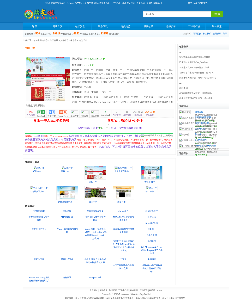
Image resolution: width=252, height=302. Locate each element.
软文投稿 (207, 33)
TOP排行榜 (194, 26)
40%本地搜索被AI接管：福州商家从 (195, 93)
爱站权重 (74, 116)
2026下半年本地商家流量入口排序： (195, 57)
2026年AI (183, 88)
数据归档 (171, 26)
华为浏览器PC (151, 211)
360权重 (84, 116)
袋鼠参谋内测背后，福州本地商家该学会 (197, 78)
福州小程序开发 (202, 123)
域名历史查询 (166, 97)
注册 (196, 3)
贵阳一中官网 (91, 92)
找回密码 (203, 3)
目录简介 (94, 290)
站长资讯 (80, 26)
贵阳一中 (106, 92)
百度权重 (51, 116)
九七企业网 (152, 235)
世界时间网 (200, 128)
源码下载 (144, 290)
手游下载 (103, 26)
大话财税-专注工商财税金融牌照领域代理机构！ (151, 268)
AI (180, 52)
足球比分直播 (67, 259)
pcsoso (159, 290)
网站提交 (197, 33)
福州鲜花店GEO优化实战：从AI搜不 (196, 98)
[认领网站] (168, 135)
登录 (190, 3)
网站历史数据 (130, 97)
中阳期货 (152, 259)
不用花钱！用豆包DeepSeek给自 (193, 62)
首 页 (34, 26)
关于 (225, 33)
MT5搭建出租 (67, 217)
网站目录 (57, 26)
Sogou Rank (63, 116)
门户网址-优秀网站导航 (205, 145)
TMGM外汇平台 (39, 229)
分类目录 (54, 40)
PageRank (41, 116)
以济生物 (152, 217)
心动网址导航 (201, 140)
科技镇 (198, 134)
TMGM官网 (39, 259)
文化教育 (64, 40)
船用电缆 (152, 241)
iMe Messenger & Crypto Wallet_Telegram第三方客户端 (152, 250)
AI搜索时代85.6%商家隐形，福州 (194, 67)
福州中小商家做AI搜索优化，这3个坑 (196, 72)
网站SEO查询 (91, 97)
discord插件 (123, 211)
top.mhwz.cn (200, 154)
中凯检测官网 (39, 211)
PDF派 (124, 259)
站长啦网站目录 (40, 40)
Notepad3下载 (95, 277)
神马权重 (95, 116)
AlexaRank (105, 113)
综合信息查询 (111, 97)
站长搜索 (217, 26)
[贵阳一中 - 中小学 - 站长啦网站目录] (40, 14)
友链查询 (148, 97)
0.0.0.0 (87, 65)
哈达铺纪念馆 (152, 223)
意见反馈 (217, 33)
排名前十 (152, 229)
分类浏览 (125, 26)
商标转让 (67, 277)
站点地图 (134, 290)
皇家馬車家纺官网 (95, 211)
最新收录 (148, 26)
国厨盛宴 (67, 211)
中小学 (73, 40)
